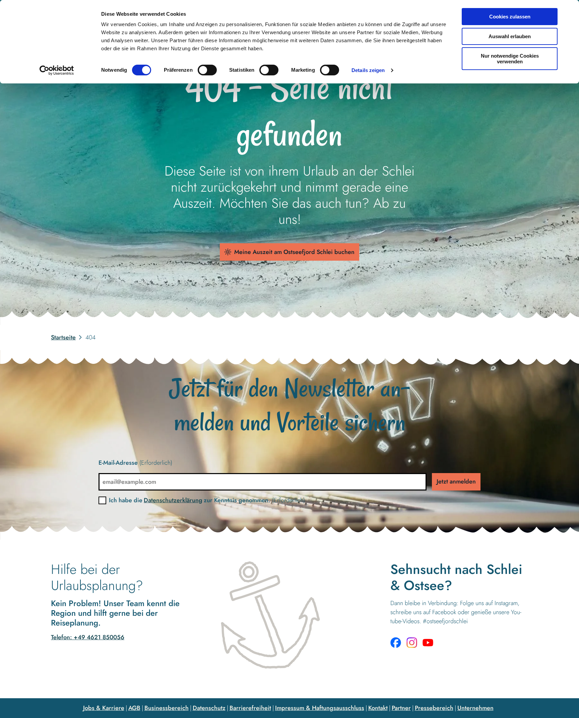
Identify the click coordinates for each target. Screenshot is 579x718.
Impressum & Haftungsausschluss (319, 708)
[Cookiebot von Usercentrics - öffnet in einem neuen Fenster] (56, 70)
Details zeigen (368, 70)
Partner (401, 708)
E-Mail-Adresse (135, 462)
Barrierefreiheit (250, 708)
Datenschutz (209, 708)
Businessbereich (166, 708)
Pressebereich (434, 708)
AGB (134, 708)
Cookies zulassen (509, 16)
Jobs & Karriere (103, 708)
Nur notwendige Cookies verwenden (510, 58)
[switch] (207, 70)
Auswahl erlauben (510, 36)
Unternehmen (475, 708)
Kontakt (378, 708)
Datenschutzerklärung (173, 500)
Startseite (63, 337)
